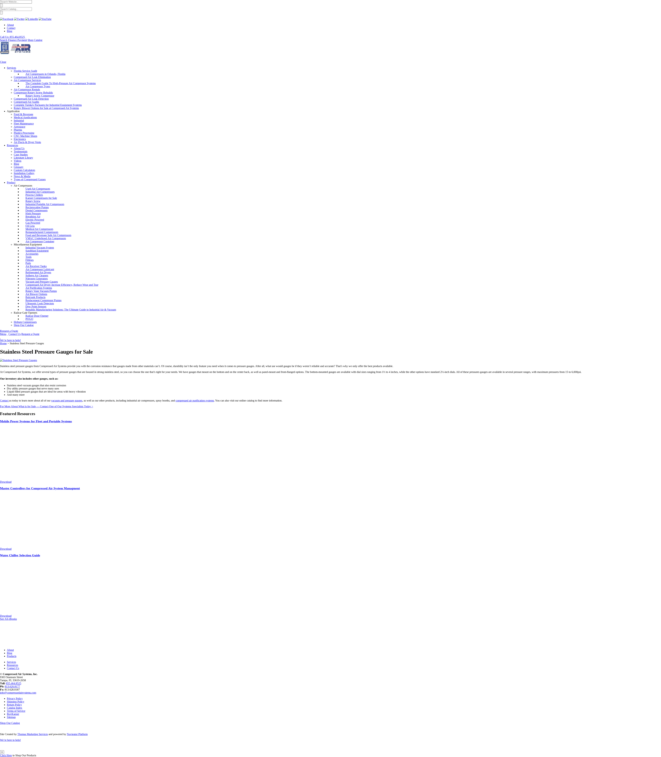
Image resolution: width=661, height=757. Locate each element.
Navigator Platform (77, 734)
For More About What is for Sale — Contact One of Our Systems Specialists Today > (46, 406)
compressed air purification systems (195, 400)
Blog (9, 31)
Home (3, 343)
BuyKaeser (13, 714)
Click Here (6, 755)
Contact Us (14, 334)
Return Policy (14, 704)
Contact (11, 28)
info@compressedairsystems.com (18, 692)
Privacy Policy (15, 698)
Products (11, 656)
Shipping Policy (15, 701)
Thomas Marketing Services (32, 734)
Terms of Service (16, 710)
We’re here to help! (10, 340)
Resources (12, 665)
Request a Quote (9, 330)
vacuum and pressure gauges (66, 400)
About (10, 24)
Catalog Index (14, 707)
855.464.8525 (13, 683)
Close (3, 61)
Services (11, 662)
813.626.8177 (12, 686)
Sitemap (11, 717)
